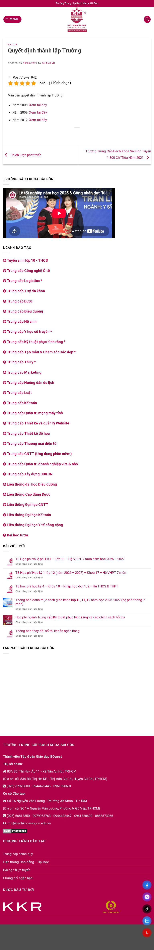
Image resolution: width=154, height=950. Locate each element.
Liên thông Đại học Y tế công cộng (34, 525)
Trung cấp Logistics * (24, 281)
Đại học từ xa (17, 535)
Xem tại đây (38, 105)
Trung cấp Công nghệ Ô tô (28, 271)
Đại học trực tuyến (16, 870)
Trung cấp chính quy (18, 854)
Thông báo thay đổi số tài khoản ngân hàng (47, 631)
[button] (12, 19)
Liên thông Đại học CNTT (27, 504)
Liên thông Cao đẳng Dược (28, 494)
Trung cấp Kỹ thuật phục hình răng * (35, 342)
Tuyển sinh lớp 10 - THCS (27, 260)
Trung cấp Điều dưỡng (24, 311)
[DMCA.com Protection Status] (15, 831)
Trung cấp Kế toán (21, 403)
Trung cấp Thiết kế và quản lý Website (37, 423)
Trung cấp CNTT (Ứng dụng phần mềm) (39, 454)
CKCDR (12, 44)
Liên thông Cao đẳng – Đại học (26, 862)
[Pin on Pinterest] (77, 134)
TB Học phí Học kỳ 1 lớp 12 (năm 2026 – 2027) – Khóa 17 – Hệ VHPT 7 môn (70, 573)
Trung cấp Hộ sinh (21, 321)
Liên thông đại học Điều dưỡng (31, 484)
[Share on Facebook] (61, 134)
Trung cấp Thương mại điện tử (31, 443)
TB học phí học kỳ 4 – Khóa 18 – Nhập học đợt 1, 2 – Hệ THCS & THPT (66, 586)
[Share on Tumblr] (99, 134)
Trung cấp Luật (19, 392)
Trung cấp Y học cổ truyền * (29, 331)
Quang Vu (48, 63)
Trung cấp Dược (19, 301)
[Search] (147, 19)
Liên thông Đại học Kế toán (28, 515)
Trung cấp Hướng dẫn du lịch (30, 382)
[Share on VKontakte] (84, 134)
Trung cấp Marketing (24, 372)
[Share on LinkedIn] (92, 134)
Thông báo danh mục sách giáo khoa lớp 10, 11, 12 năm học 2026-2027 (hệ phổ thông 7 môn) (80, 602)
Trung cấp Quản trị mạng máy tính (34, 413)
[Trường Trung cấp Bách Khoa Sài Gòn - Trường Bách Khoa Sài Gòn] (77, 19)
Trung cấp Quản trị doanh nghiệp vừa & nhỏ (42, 464)
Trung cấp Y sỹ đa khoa (25, 291)
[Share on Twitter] (69, 134)
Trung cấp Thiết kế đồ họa (28, 433)
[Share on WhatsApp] (54, 134)
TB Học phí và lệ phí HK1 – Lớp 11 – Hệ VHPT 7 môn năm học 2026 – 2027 (70, 559)
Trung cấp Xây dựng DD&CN (29, 474)
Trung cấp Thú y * (21, 362)
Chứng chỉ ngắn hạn (17, 878)
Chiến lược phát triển (25, 155)
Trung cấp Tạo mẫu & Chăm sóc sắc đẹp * (41, 352)
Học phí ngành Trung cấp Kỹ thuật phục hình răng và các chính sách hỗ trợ (70, 617)
